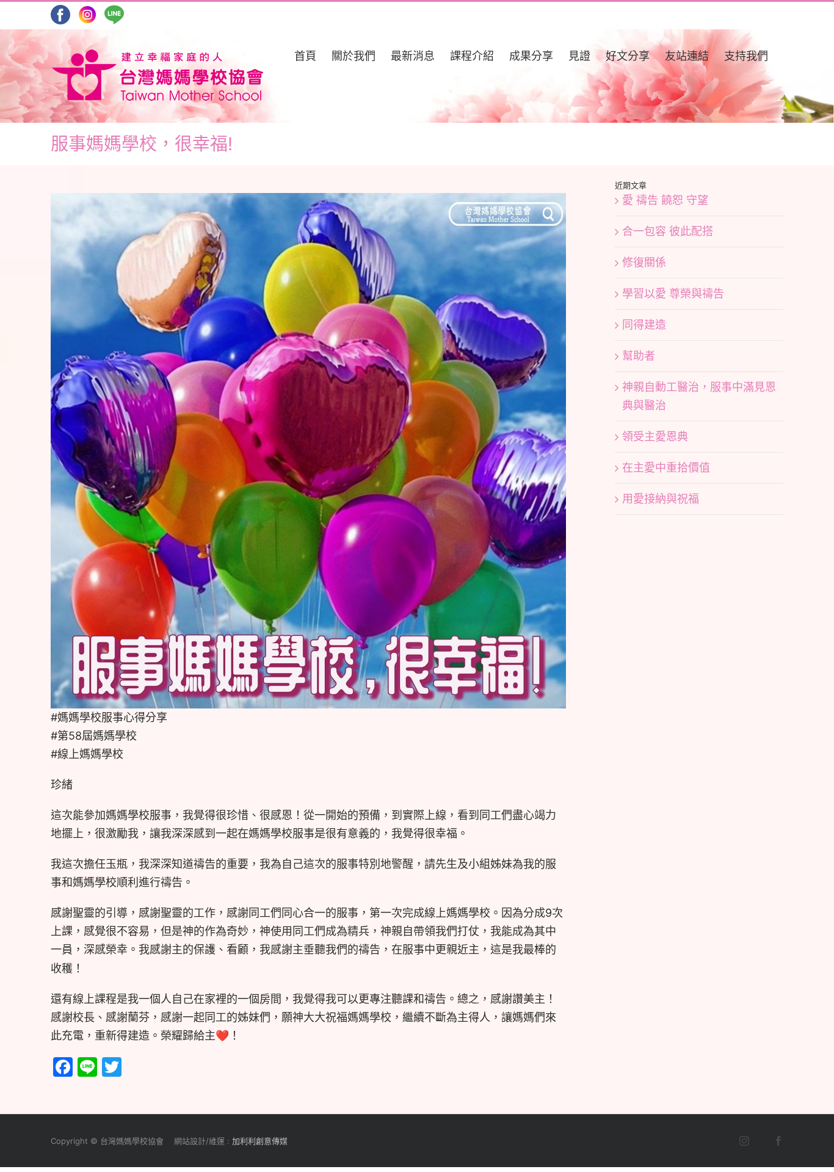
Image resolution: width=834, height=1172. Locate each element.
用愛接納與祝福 (660, 498)
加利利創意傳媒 (260, 1141)
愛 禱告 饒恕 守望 (665, 200)
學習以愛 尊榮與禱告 (673, 293)
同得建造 (644, 324)
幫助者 (638, 355)
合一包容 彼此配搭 (667, 231)
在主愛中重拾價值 (666, 467)
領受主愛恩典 (655, 436)
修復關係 (644, 262)
